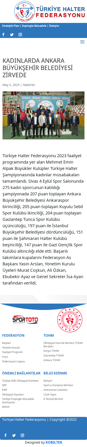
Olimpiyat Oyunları (13, 394)
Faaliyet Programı (12, 352)
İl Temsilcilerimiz (53, 399)
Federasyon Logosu (13, 361)
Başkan (6, 343)
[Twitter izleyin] (11, 34)
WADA (6, 407)
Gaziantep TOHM (54, 355)
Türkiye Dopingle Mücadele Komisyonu (18, 400)
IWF (4, 385)
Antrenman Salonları (56, 390)
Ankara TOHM (52, 360)
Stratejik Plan (11, 26)
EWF (4, 390)
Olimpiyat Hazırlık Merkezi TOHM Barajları (63, 344)
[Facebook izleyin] (3, 34)
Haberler (29, 85)
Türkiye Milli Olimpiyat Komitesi (20, 381)
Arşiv (5, 357)
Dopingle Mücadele (33, 26)
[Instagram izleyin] (20, 34)
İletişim (54, 26)
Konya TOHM (51, 351)
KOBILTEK (54, 442)
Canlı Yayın (50, 394)
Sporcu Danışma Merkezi (58, 385)
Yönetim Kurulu (11, 347)
